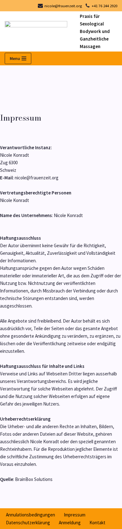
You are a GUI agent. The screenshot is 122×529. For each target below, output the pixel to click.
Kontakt (97, 523)
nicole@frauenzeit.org (63, 5)
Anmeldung (70, 523)
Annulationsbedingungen (30, 515)
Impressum (74, 515)
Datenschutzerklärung (28, 523)
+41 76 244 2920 (104, 5)
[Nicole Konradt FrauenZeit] (37, 31)
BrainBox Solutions (34, 479)
